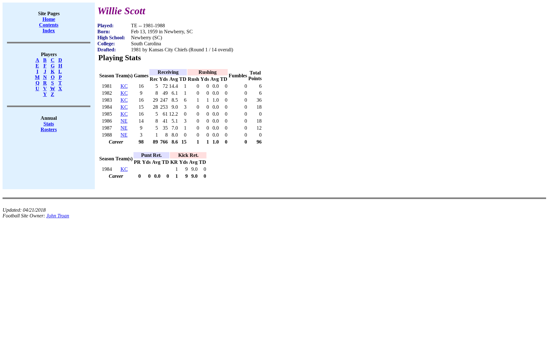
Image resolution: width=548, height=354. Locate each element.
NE (124, 121)
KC (124, 86)
